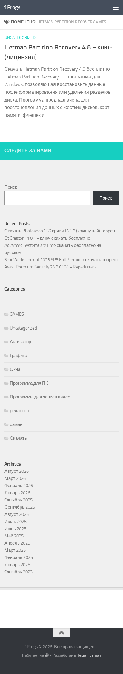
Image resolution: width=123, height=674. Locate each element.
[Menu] (115, 7)
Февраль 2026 (18, 485)
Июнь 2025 (15, 528)
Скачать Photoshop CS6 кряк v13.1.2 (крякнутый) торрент (60, 231)
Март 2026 (15, 478)
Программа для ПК (29, 383)
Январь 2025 (17, 564)
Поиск (10, 187)
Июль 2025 (15, 521)
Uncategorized (20, 37)
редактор (19, 410)
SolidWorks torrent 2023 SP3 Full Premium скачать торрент (61, 259)
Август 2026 (16, 471)
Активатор (20, 341)
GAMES (17, 314)
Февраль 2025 (18, 557)
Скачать (18, 438)
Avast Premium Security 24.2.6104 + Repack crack (50, 267)
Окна (15, 369)
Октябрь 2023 (18, 572)
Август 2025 (16, 514)
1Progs (12, 7)
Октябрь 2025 (18, 500)
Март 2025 (15, 550)
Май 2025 (14, 536)
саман (16, 424)
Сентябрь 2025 (19, 507)
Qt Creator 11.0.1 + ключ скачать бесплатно (47, 238)
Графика (18, 355)
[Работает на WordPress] (47, 655)
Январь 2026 (17, 492)
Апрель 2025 (17, 543)
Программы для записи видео (40, 397)
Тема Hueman (89, 655)
